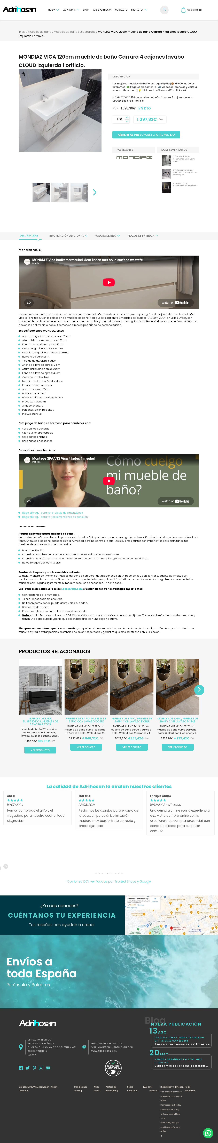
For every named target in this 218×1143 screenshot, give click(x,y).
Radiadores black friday (171, 1092)
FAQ (145, 1086)
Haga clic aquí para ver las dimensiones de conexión (55, 517)
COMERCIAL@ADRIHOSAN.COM (115, 1047)
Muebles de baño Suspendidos (74, 32)
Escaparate (69, 10)
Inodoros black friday (169, 1109)
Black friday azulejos (169, 1123)
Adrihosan (43, 1086)
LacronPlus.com (72, 589)
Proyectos (137, 10)
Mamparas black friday (170, 1105)
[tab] (29, 235)
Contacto (121, 10)
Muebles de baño (39, 32)
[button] (208, 1133)
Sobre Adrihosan (102, 10)
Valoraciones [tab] (105, 236)
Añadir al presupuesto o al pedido (146, 134)
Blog (86, 10)
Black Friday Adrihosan (172, 1086)
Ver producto (40, 750)
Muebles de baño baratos (44, 722)
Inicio (22, 32)
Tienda (51, 10)
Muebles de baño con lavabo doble (88, 720)
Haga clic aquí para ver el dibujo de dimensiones (52, 512)
